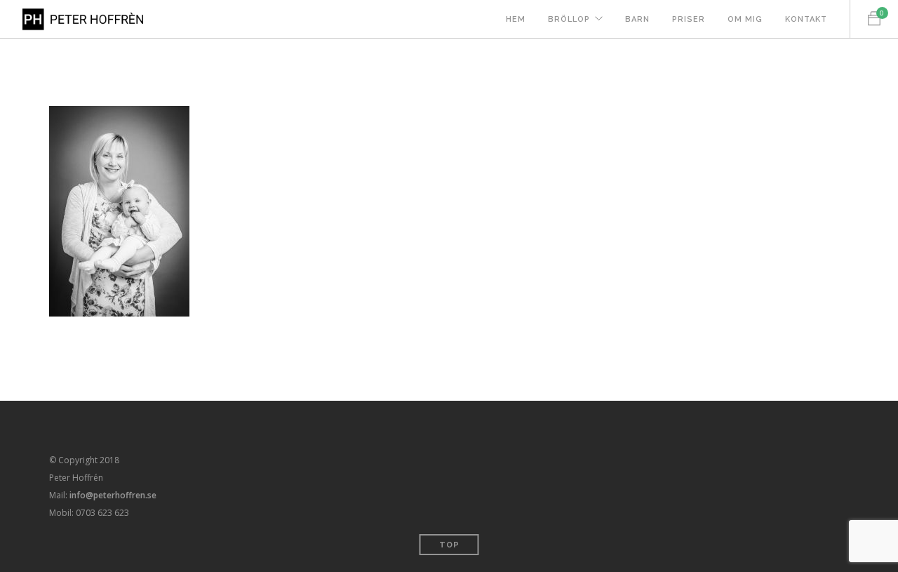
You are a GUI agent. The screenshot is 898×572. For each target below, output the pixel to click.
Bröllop (569, 19)
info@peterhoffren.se (112, 495)
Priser (688, 19)
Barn (637, 19)
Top (449, 545)
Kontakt (806, 19)
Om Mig (745, 19)
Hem (515, 19)
